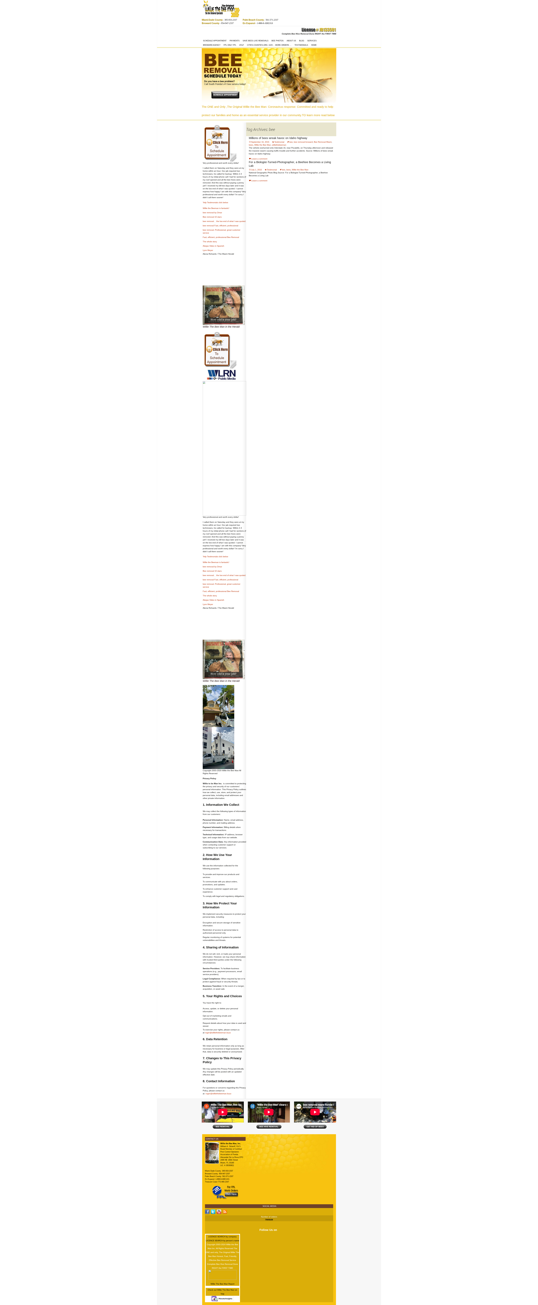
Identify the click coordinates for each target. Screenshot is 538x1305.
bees (251, 145)
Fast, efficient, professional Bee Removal (221, 237)
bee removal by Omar (212, 212)
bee (291, 142)
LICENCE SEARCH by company (222, 1237)
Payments (235, 41)
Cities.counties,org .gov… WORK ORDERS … (269, 45)
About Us (291, 41)
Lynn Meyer (208, 250)
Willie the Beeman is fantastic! (216, 208)
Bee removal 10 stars (212, 217)
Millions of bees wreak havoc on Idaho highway (278, 138)
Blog (301, 41)
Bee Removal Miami (323, 142)
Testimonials (301, 45)
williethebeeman (279, 145)
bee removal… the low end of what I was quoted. (224, 221)
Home (314, 45)
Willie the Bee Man (262, 145)
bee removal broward (303, 142)
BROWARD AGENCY (212, 45)
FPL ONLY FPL (230, 45)
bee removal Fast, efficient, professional (220, 225)
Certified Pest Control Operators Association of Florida (231, 1152)
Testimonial (279, 142)
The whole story (210, 241)
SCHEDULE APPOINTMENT (215, 41)
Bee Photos (278, 41)
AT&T (241, 45)
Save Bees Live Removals (255, 41)
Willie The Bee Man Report (222, 1284)
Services (312, 41)
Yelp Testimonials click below (215, 202)
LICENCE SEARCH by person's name (222, 1240)
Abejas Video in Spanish (213, 246)
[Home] (221, 9)
